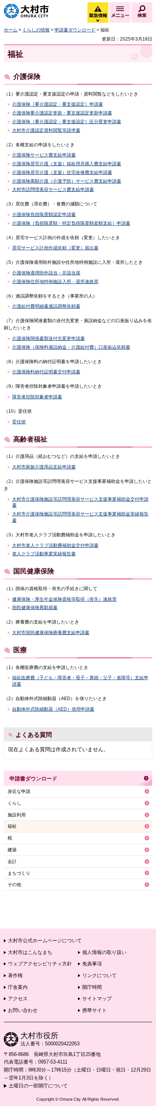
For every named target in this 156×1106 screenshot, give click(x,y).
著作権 (15, 975)
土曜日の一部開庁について (38, 1086)
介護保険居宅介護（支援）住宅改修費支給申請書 (62, 172)
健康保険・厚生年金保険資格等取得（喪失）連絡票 (64, 599)
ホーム (10, 30)
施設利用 (17, 815)
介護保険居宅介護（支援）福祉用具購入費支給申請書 (66, 163)
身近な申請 (19, 791)
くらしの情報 (36, 30)
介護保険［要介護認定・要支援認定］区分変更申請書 (66, 121)
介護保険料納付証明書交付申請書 (46, 371)
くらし (14, 803)
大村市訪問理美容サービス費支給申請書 (53, 189)
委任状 (19, 422)
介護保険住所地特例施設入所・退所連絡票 (55, 281)
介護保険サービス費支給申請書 (44, 155)
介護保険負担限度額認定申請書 (44, 214)
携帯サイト (94, 1010)
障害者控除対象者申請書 (37, 396)
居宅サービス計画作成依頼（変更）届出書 (55, 248)
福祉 (12, 826)
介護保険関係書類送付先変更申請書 (48, 338)
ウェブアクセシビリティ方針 (40, 964)
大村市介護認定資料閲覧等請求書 (46, 130)
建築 (12, 849)
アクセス (18, 998)
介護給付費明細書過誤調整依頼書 (46, 306)
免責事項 (92, 964)
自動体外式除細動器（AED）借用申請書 (53, 709)
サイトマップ (97, 998)
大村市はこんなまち (30, 952)
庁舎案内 (18, 987)
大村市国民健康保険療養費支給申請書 (50, 632)
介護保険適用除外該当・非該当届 (46, 273)
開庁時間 (92, 987)
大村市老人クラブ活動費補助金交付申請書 (55, 545)
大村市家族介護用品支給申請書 (44, 467)
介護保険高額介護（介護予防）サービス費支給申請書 (66, 181)
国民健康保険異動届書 (35, 607)
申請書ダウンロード (75, 30)
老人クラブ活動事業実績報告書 (44, 553)
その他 (14, 884)
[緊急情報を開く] (97, 21)
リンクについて (99, 975)
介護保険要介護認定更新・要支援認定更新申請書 (62, 113)
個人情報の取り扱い (104, 952)
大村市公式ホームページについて (45, 940)
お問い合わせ (22, 1010)
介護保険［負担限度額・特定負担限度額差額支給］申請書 (71, 223)
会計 (12, 861)
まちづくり (19, 873)
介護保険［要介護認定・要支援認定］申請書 (57, 104)
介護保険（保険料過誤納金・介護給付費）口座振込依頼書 (71, 347)
